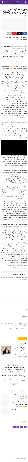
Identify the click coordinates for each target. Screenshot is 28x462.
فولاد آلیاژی (8, 265)
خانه (26, 7)
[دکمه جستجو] (2, 2)
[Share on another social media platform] (9, 33)
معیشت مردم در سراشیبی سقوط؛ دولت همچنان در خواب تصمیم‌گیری (13, 379)
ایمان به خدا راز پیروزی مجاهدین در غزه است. (15, 436)
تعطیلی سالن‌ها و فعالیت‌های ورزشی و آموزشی (15, 451)
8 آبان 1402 (11, 16)
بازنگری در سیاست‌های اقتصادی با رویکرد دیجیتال (15, 367)
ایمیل (25, 309)
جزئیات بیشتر (22, 359)
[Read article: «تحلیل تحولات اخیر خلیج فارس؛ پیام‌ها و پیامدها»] (6, 350)
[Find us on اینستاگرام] (18, 427)
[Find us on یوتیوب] (14, 427)
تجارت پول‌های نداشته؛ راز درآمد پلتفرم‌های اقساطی (14, 369)
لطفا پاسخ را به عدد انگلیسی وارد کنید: (18, 329)
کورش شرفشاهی (23, 268)
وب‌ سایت (24, 316)
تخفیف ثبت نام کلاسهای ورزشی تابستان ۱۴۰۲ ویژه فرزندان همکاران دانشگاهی (14, 448)
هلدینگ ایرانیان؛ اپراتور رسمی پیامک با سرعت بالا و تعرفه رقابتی (13, 376)
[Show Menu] (25, 2)
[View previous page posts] (15, 61)
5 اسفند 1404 (19, 350)
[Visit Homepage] (14, 2)
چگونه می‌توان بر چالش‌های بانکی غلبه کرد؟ (16, 51)
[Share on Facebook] (24, 33)
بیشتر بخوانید (14, 384)
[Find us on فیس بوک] (25, 427)
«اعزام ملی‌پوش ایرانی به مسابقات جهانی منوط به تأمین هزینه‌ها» (13, 372)
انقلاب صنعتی (19, 265)
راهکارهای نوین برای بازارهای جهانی (18, 54)
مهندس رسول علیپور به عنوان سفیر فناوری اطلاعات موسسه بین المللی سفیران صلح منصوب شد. (19, 402)
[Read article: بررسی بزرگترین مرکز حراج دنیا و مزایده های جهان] (5, 396)
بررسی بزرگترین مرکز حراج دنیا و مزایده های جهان (19, 395)
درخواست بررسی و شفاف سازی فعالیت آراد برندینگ (15, 57)
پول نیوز (12, 66)
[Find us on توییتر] (21, 427)
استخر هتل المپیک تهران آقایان (19, 409)
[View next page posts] (12, 61)
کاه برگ (18, 16)
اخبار (3, 347)
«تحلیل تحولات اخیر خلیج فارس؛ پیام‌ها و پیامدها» (20, 348)
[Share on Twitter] (19, 33)
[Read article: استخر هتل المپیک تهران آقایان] (5, 411)
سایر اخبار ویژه (21, 7)
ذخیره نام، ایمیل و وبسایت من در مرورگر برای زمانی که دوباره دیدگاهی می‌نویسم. (15, 324)
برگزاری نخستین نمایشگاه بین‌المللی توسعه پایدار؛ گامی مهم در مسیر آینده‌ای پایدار (15, 47)
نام (25, 302)
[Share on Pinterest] (14, 33)
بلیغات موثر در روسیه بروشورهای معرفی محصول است (14, 438)
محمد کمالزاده (15, 268)
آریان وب (14, 458)
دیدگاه (25, 282)
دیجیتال (13, 265)
